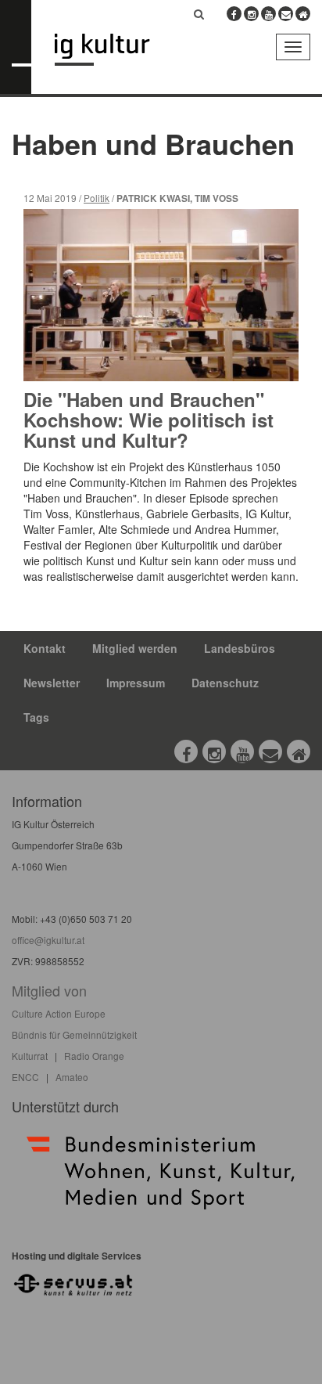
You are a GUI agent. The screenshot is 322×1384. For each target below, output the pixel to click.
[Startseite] (113, 50)
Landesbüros (239, 648)
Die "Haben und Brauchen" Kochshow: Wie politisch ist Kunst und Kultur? (148, 420)
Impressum (135, 682)
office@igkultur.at (48, 939)
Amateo (71, 1076)
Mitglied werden (134, 648)
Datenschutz (225, 682)
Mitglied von (49, 990)
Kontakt (44, 648)
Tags (36, 717)
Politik (96, 197)
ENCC (25, 1076)
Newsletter (51, 682)
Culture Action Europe (59, 1013)
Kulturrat (30, 1055)
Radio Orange (94, 1055)
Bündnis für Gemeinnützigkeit (74, 1034)
